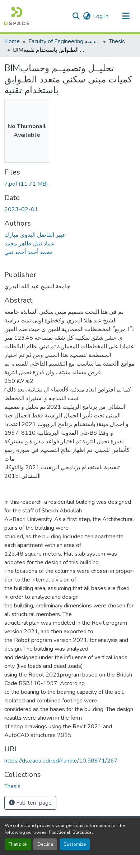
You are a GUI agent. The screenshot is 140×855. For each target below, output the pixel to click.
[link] (70, 184)
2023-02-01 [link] (21, 209)
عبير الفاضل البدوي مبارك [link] (35, 235)
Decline (45, 844)
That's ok (18, 844)
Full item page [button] (33, 803)
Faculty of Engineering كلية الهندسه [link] (64, 41)
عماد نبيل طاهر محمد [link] (29, 244)
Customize (75, 844)
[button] (16, 16)
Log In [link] (100, 16)
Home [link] (12, 41)
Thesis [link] (117, 41)
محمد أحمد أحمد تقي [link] (28, 252)
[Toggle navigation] (126, 16)
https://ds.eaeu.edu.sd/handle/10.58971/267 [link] (61, 761)
